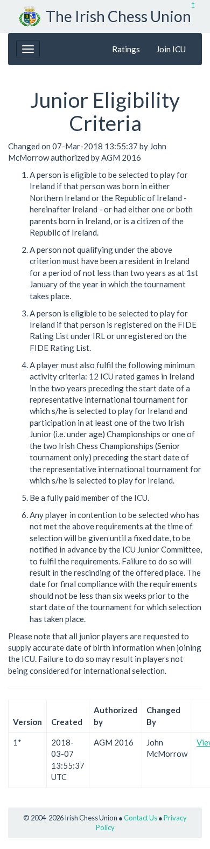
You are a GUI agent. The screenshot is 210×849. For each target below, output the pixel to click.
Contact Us (140, 817)
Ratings (126, 49)
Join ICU (171, 49)
